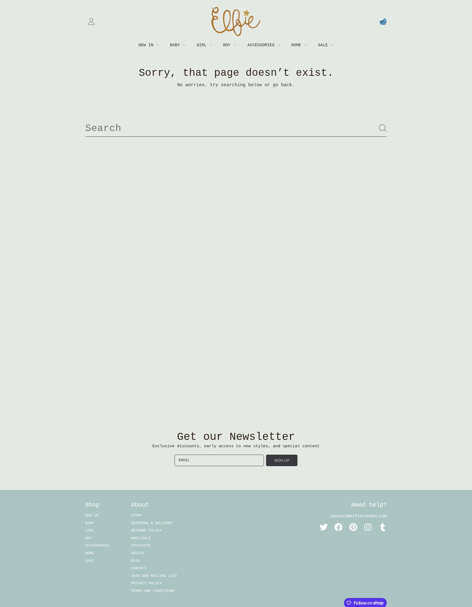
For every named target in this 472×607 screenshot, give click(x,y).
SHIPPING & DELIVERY (152, 523)
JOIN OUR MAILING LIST (154, 576)
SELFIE (137, 553)
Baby (176, 45)
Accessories (262, 45)
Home (297, 45)
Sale (324, 45)
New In (147, 45)
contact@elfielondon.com (358, 516)
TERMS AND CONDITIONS (153, 591)
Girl (203, 45)
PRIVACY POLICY (146, 583)
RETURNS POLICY (146, 530)
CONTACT (138, 568)
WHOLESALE (141, 538)
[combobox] (236, 128)
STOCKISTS (141, 546)
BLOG (135, 561)
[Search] (383, 128)
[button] (383, 22)
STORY (136, 515)
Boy (228, 45)
